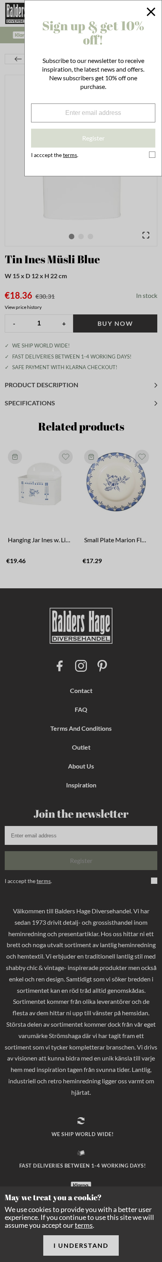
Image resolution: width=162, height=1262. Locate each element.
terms (84, 1225)
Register (93, 138)
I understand (81, 1245)
